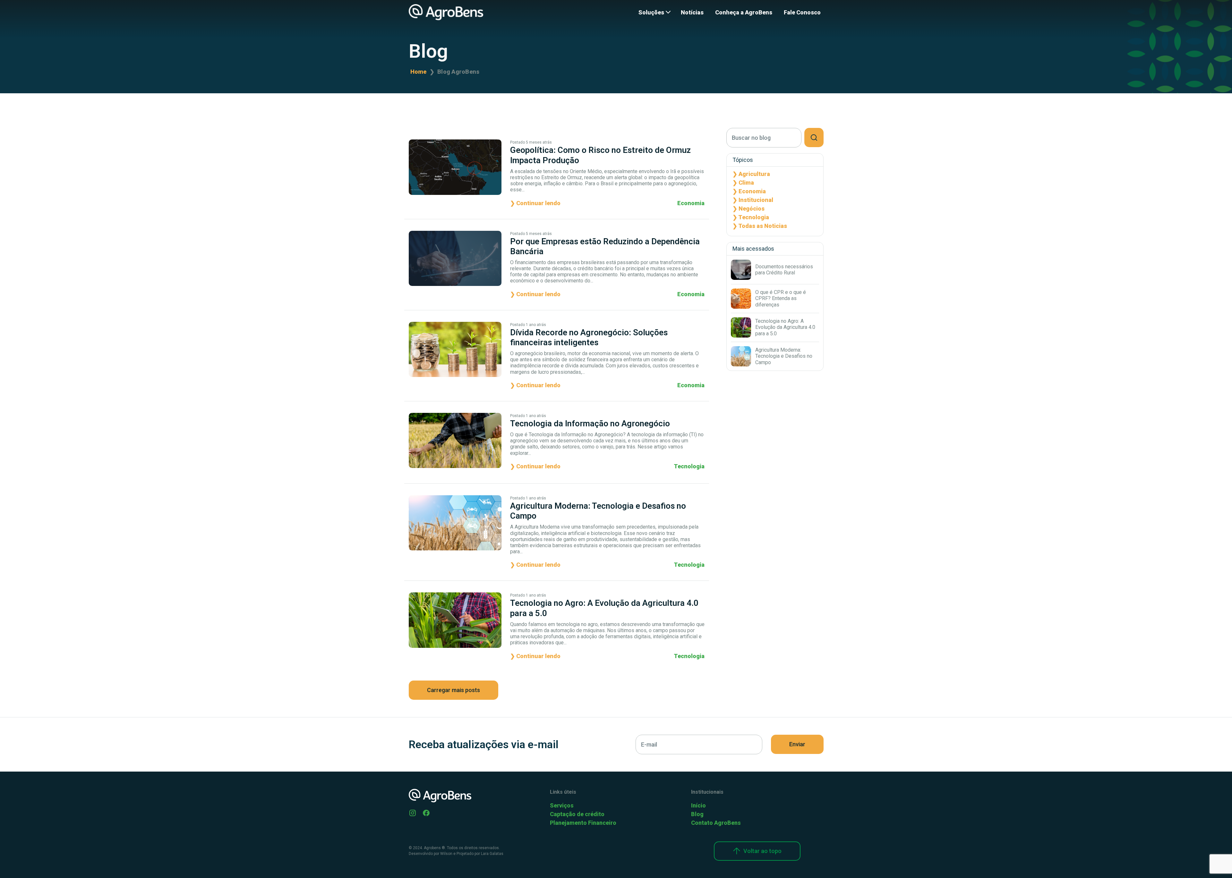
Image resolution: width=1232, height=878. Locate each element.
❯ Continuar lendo (535, 203)
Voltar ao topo (762, 851)
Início (698, 805)
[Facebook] (426, 812)
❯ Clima (743, 182)
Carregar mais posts (453, 690)
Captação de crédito (577, 814)
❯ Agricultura (751, 174)
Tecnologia (689, 466)
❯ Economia (749, 191)
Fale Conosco (802, 12)
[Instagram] (412, 812)
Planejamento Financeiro (583, 822)
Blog (697, 814)
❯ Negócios (748, 208)
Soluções (651, 12)
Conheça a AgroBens (743, 12)
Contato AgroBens (716, 822)
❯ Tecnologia (750, 217)
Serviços (562, 805)
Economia (691, 203)
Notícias (692, 12)
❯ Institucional (752, 200)
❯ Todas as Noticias (759, 225)
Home (418, 71)
